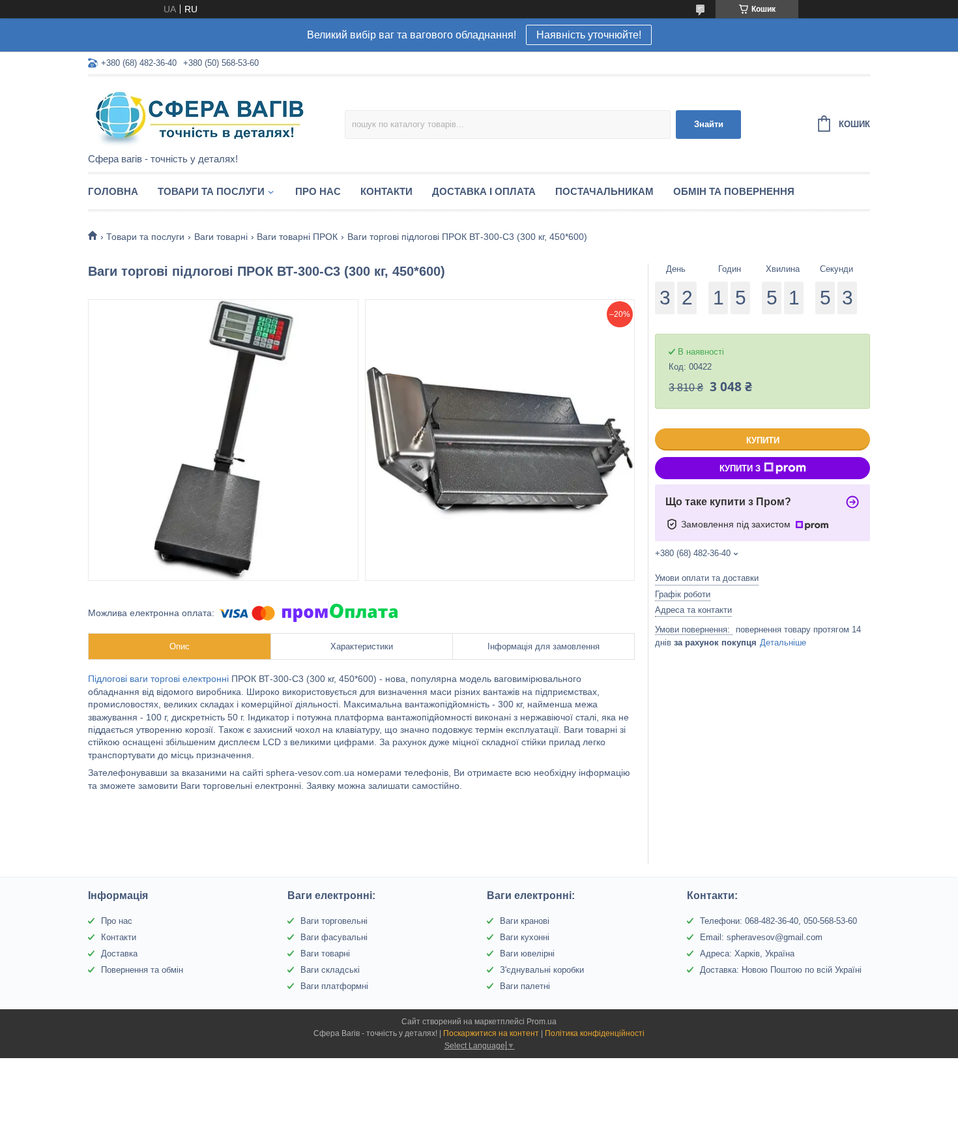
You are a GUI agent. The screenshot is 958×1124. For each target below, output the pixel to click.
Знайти (708, 124)
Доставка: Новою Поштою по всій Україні (781, 970)
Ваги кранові (524, 921)
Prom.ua (542, 1021)
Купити (762, 440)
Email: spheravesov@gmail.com (761, 937)
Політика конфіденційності (595, 1033)
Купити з (740, 468)
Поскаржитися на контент (491, 1033)
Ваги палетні (525, 986)
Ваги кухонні (524, 937)
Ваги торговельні (334, 921)
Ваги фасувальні (334, 937)
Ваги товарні (221, 236)
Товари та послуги (211, 191)
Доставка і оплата (484, 191)
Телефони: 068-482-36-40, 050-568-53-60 (778, 921)
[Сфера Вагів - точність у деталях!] (202, 115)
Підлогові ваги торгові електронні (158, 678)
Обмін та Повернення (733, 191)
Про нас (318, 191)
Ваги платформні (334, 986)
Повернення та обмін (142, 970)
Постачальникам (604, 191)
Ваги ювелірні (527, 953)
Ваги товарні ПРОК (297, 236)
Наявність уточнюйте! (588, 34)
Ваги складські (330, 970)
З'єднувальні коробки (542, 970)
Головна (113, 191)
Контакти (386, 191)
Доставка (119, 953)
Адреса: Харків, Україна (747, 953)
